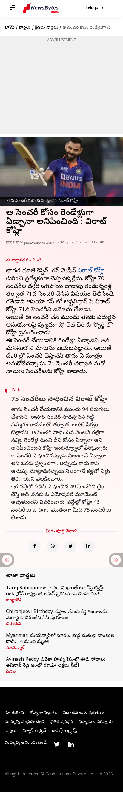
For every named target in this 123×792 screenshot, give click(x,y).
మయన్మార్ (15, 648)
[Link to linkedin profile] (71, 744)
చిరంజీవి (13, 624)
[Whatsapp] (53, 547)
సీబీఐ (11, 672)
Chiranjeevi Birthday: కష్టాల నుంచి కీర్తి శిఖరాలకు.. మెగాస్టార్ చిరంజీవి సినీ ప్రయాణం (57, 615)
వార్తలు (25, 28)
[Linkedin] (88, 547)
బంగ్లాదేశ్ (13, 600)
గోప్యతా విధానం (43, 713)
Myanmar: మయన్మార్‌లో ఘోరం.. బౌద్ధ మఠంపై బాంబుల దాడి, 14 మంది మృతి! (60, 639)
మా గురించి (14, 713)
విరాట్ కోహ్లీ (91, 271)
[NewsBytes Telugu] (41, 8)
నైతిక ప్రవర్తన (61, 722)
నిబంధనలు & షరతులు (83, 713)
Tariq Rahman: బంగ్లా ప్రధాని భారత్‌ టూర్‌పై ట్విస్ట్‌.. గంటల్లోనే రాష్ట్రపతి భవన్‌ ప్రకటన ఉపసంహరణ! (55, 591)
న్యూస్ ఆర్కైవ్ (34, 731)
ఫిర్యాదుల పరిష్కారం (96, 722)
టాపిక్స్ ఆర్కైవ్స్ (64, 731)
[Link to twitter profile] (57, 744)
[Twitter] (70, 547)
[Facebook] (35, 547)
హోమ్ (10, 28)
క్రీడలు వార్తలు (46, 28)
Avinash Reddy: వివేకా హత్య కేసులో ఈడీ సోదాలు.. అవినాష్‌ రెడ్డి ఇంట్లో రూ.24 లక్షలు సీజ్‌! (56, 663)
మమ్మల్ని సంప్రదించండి (24, 722)
